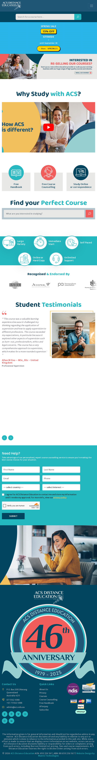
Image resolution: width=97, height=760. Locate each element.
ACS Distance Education (22, 753)
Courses (43, 696)
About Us (43, 689)
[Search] (77, 17)
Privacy (42, 693)
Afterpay (43, 706)
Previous (4, 437)
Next (10, 437)
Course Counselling (48, 699)
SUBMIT (13, 516)
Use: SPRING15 (49, 48)
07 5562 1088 (13, 700)
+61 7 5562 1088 (14, 703)
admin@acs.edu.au (16, 707)
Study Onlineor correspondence (81, 185)
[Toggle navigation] (91, 5)
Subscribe (44, 710)
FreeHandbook (16, 185)
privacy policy (60, 497)
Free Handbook (46, 703)
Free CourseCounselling (48, 185)
